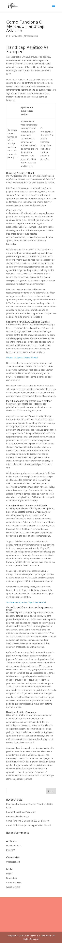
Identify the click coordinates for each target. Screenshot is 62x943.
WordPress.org (13, 887)
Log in (9, 873)
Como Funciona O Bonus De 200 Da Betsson (27, 820)
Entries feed (11, 878)
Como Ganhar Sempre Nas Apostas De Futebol (28, 825)
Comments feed (13, 882)
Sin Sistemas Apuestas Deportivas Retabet (26, 602)
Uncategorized (13, 861)
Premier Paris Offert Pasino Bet (21, 812)
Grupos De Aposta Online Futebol (22, 357)
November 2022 (13, 845)
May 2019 (10, 850)
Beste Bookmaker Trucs (17, 816)
